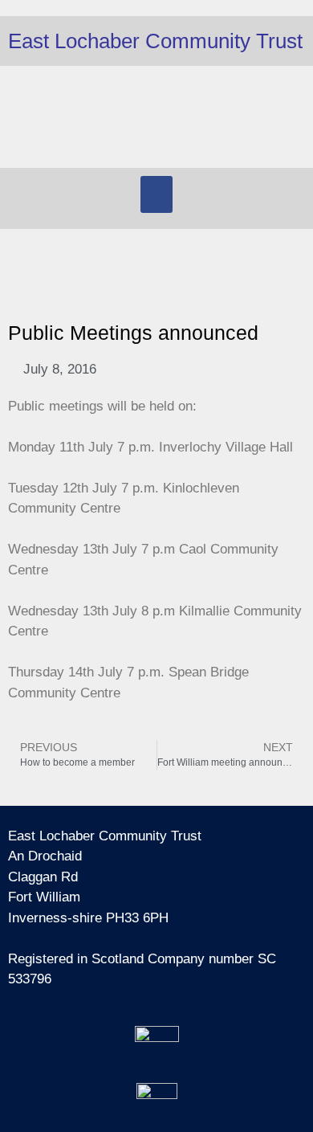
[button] (156, 195)
